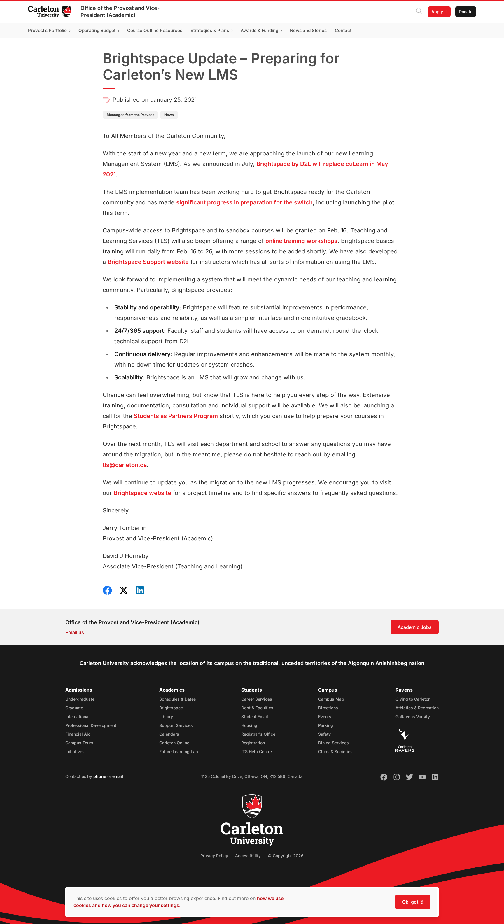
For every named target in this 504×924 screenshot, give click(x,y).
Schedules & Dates (177, 698)
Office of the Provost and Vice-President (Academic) (120, 11)
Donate (466, 11)
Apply (437, 11)
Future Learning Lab (178, 751)
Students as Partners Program (176, 415)
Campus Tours (79, 742)
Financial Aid (78, 734)
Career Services (256, 698)
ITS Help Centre (256, 751)
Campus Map (331, 698)
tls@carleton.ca (125, 464)
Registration (253, 742)
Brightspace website (142, 492)
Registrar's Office (258, 734)
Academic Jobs (415, 627)
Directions (328, 707)
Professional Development (90, 725)
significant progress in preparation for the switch (244, 202)
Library (166, 716)
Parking (325, 725)
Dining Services (333, 742)
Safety (324, 734)
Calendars (169, 734)
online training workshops (301, 240)
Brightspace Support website (148, 261)
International (77, 716)
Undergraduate (79, 698)
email (117, 776)
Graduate (74, 707)
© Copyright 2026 (286, 855)
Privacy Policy (214, 855)
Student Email (254, 716)
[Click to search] (419, 11)
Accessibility (248, 855)
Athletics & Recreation (417, 707)
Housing (249, 725)
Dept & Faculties (257, 707)
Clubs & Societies (335, 751)
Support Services (176, 725)
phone (100, 776)
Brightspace (171, 707)
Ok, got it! (413, 902)
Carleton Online (174, 742)
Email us (74, 632)
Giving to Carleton (413, 698)
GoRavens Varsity (413, 716)
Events (324, 716)
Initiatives (75, 751)
